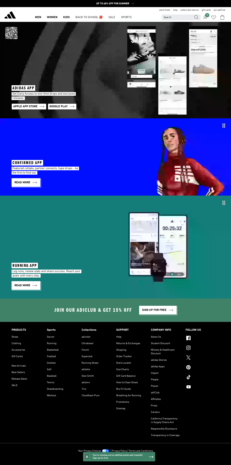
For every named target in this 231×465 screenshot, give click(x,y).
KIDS (66, 17)
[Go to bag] (222, 17)
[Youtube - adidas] (202, 387)
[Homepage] (10, 15)
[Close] (87, 456)
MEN (38, 17)
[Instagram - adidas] (202, 348)
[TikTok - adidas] (202, 377)
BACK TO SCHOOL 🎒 (89, 17)
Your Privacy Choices (89, 451)
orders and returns (189, 10)
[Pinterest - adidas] (202, 368)
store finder (164, 10)
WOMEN (52, 17)
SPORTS (126, 17)
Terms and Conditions (141, 451)
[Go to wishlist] (213, 17)
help (175, 10)
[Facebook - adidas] (202, 338)
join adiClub (219, 10)
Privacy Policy (119, 451)
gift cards (206, 10)
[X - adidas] (202, 358)
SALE (111, 17)
